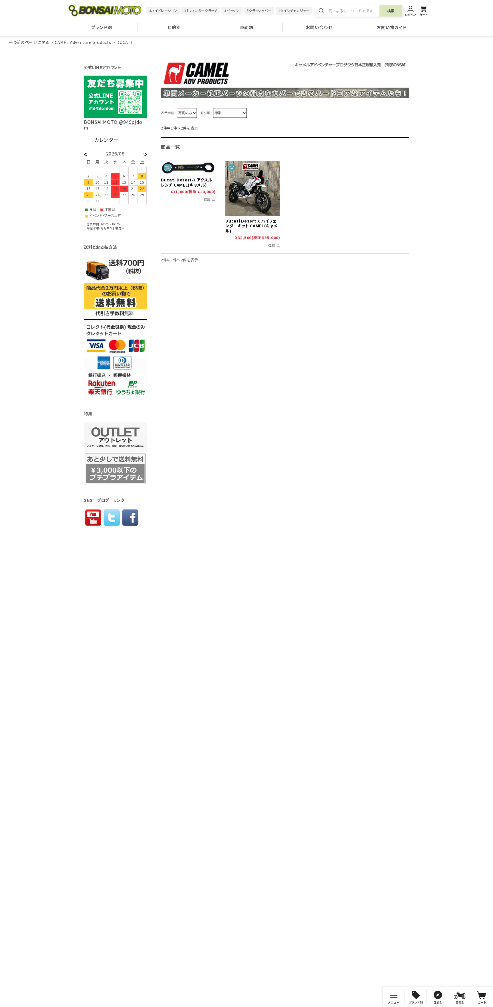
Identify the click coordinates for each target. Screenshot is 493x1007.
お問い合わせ (319, 27)
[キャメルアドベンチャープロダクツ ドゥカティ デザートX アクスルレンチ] (188, 168)
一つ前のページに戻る (29, 42)
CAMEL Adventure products (83, 42)
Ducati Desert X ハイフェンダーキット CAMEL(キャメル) (251, 226)
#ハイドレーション (163, 10)
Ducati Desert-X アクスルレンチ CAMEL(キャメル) (186, 182)
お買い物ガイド (391, 27)
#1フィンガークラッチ (200, 10)
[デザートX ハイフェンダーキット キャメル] (252, 188)
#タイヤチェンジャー (294, 10)
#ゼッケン (231, 10)
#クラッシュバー (259, 10)
